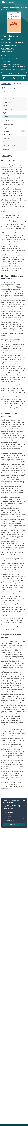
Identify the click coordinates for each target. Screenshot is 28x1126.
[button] (14, 78)
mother (3, 251)
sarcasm (11, 609)
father (13, 690)
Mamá (19, 287)
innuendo (17, 607)
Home (2, 6)
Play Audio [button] (7, 78)
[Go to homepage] (8, 2)
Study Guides (9, 6)
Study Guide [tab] (7, 83)
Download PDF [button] (15, 73)
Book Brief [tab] (18, 83)
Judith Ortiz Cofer (6, 51)
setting (22, 401)
